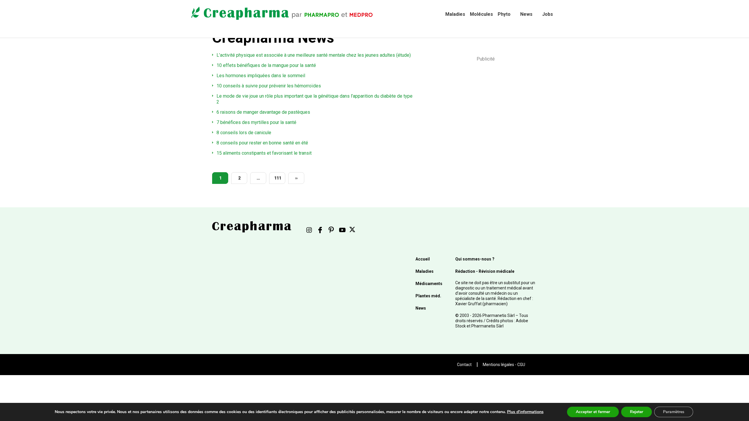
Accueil (422, 259)
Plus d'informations (525, 412)
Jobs (547, 14)
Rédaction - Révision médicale (484, 271)
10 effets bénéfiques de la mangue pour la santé (266, 65)
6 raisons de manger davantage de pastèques (263, 112)
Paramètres (673, 412)
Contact (464, 364)
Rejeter (636, 412)
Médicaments (428, 283)
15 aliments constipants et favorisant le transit (264, 153)
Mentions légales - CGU (504, 364)
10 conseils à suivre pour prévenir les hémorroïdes (269, 86)
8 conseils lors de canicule (244, 132)
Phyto (504, 14)
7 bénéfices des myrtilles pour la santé (256, 122)
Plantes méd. (428, 296)
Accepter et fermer (593, 412)
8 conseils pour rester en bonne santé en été (262, 143)
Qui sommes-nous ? (474, 259)
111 (277, 178)
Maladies (455, 14)
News (526, 14)
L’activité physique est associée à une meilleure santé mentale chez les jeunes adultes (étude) (314, 55)
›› (296, 178)
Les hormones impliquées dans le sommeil (261, 75)
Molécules (481, 14)
